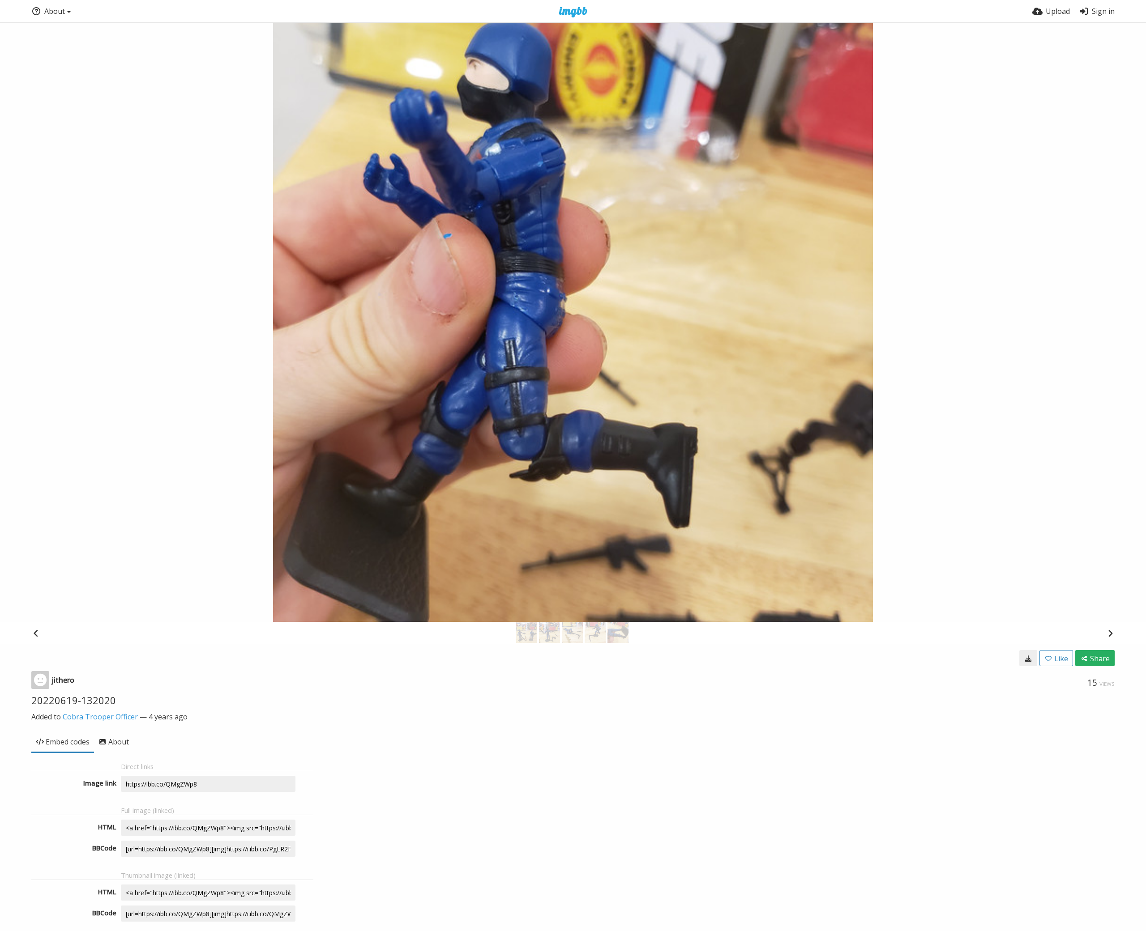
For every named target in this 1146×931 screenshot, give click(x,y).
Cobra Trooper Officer (100, 717)
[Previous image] (36, 633)
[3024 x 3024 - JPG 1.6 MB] (1028, 658)
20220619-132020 (73, 700)
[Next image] (1110, 633)
